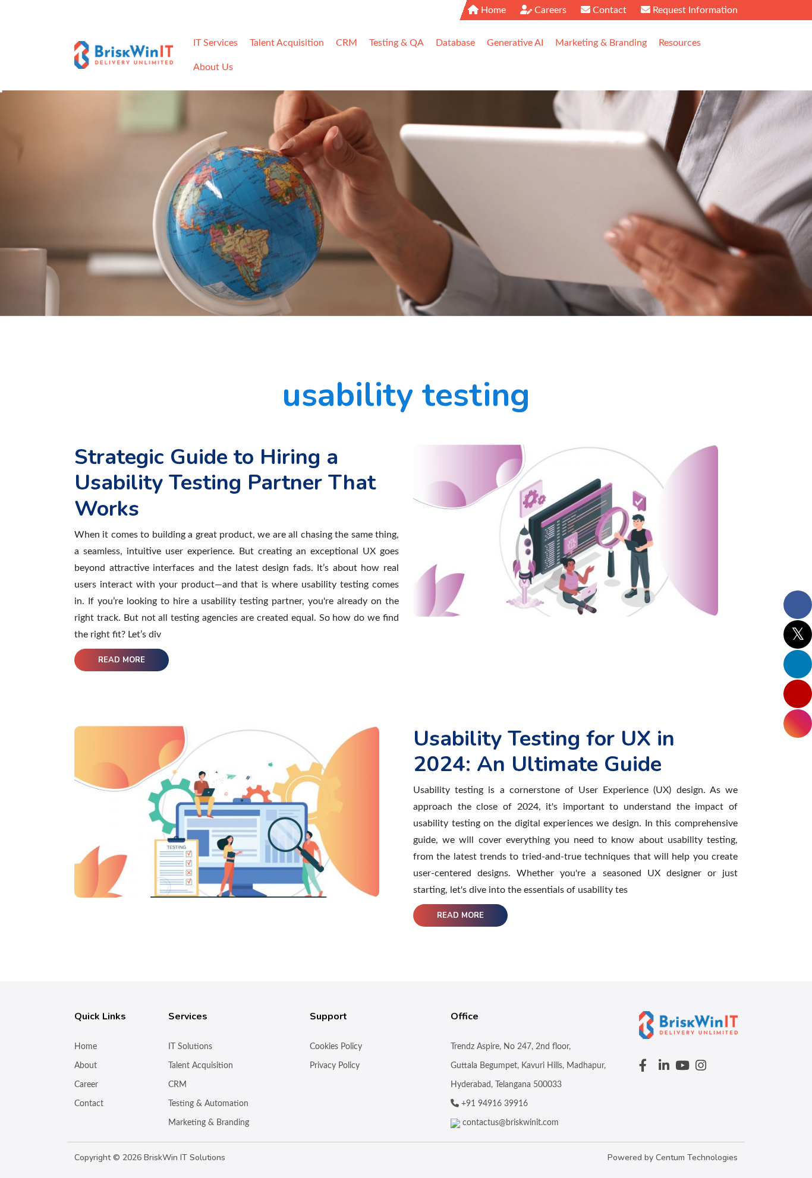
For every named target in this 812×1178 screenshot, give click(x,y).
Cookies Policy (336, 1047)
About (85, 1066)
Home (492, 10)
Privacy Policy (335, 1066)
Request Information (694, 10)
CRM (177, 1085)
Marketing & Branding (208, 1123)
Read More (121, 660)
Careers (549, 10)
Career (86, 1085)
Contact (608, 10)
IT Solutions (190, 1047)
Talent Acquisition (200, 1066)
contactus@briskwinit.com (509, 1123)
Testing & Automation (208, 1104)
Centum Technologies (697, 1157)
